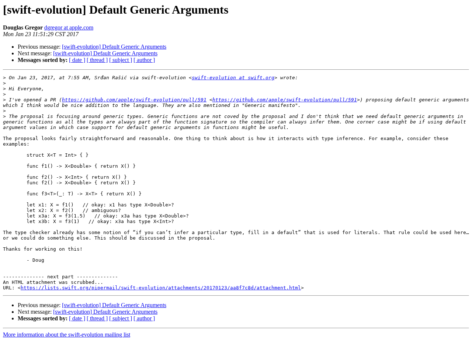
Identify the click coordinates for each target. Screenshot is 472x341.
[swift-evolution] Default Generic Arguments (114, 47)
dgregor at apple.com (68, 27)
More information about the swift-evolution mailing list (66, 334)
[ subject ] (120, 60)
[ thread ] (97, 60)
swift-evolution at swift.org (233, 77)
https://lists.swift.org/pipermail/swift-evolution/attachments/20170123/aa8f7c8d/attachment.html (161, 287)
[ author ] (144, 60)
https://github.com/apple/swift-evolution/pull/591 (134, 99)
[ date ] (77, 60)
